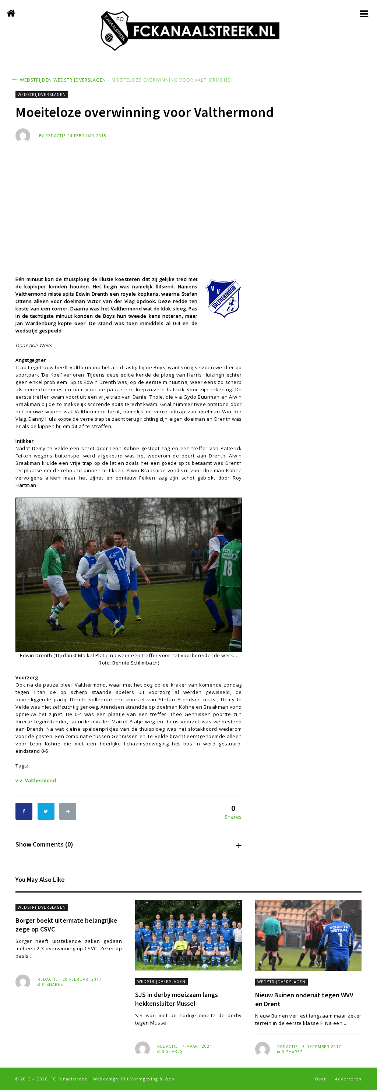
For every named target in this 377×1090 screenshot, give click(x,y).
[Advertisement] (188, 198)
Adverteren (348, 1079)
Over (320, 1079)
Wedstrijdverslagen (79, 80)
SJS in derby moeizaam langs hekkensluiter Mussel (176, 999)
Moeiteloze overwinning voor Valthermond (171, 80)
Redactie (55, 135)
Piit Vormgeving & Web (148, 1079)
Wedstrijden (36, 80)
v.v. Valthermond (35, 780)
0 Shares (52, 984)
